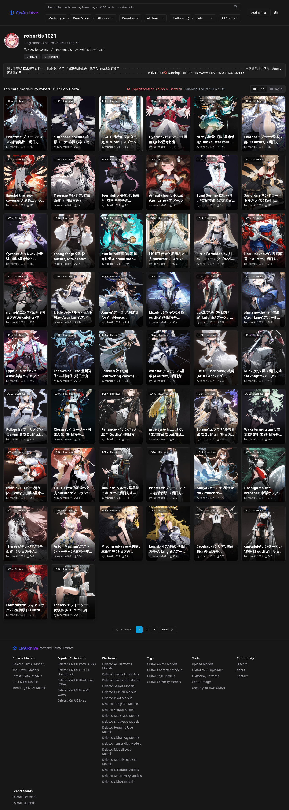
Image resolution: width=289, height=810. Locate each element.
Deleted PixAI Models (117, 698)
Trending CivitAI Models (29, 688)
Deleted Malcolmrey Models (122, 776)
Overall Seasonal (24, 797)
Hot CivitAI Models (25, 682)
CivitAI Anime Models (162, 664)
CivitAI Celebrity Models (164, 682)
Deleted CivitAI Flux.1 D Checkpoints (73, 672)
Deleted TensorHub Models (121, 680)
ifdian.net (52, 57)
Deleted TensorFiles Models (121, 743)
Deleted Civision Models (119, 692)
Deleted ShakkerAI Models (120, 722)
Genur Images (202, 682)
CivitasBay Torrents (205, 676)
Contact (242, 676)
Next (165, 629)
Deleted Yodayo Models (118, 710)
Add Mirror (259, 13)
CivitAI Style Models (161, 676)
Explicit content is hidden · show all (157, 89)
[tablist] (268, 89)
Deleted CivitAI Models (28, 664)
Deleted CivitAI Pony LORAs (76, 664)
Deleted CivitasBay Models (121, 738)
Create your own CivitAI (208, 688)
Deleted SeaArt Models (118, 686)
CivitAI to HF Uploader (207, 670)
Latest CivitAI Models (27, 676)
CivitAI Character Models (164, 670)
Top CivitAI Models (25, 670)
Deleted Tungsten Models (120, 704)
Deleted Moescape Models (121, 716)
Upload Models (202, 664)
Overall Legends (24, 803)
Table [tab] (278, 89)
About (241, 670)
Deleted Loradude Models (120, 770)
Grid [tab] (261, 89)
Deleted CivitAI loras (71, 700)
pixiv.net (34, 57)
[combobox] (106, 18)
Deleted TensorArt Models (120, 674)
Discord (242, 664)
